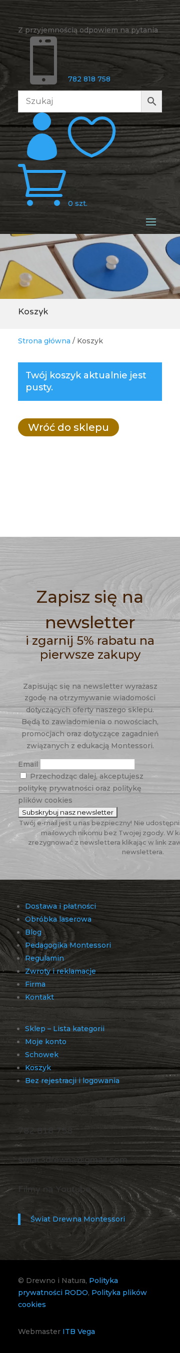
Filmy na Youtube (54, 1189)
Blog (33, 932)
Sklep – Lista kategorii (64, 1028)
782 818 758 (89, 78)
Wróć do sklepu (68, 427)
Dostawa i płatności (60, 906)
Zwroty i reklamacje (60, 971)
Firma (35, 984)
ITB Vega (78, 1331)
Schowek (41, 1054)
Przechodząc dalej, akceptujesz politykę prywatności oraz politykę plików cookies (81, 788)
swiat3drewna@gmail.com (73, 1159)
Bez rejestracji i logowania (72, 1080)
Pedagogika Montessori (68, 945)
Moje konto (45, 1041)
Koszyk (38, 1067)
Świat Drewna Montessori (77, 1219)
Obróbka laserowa (58, 919)
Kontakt (39, 997)
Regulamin (44, 958)
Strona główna (44, 340)
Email (28, 764)
